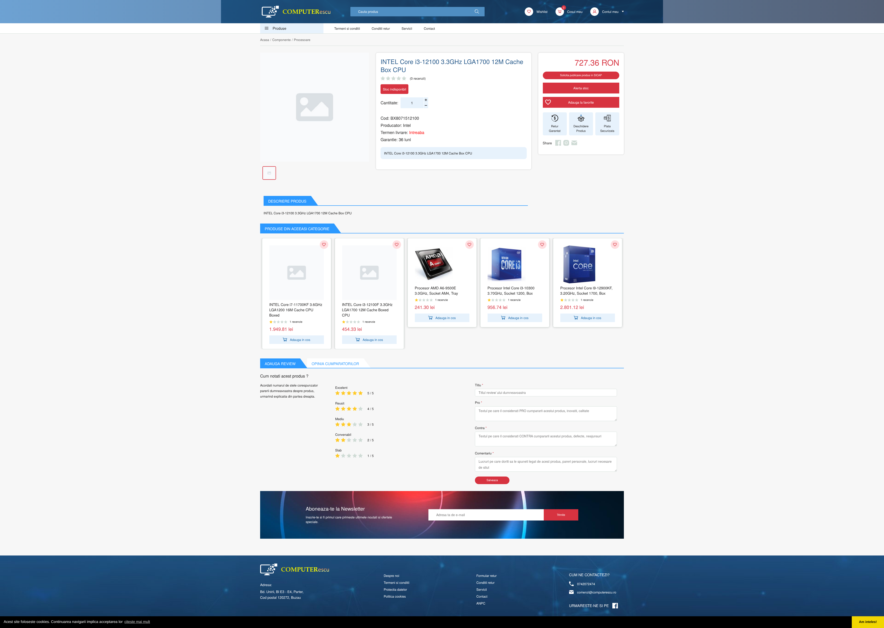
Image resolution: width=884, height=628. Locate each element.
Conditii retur (381, 28)
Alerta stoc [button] (581, 88)
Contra (480, 427)
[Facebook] (558, 144)
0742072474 (586, 583)
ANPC (480, 603)
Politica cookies (395, 596)
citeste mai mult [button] (137, 622)
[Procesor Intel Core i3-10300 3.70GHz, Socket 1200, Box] (515, 264)
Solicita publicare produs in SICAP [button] (581, 75)
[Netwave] (296, 11)
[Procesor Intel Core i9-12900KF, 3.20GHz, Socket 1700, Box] (587, 264)
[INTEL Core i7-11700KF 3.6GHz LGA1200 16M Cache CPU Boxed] (296, 272)
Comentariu (483, 453)
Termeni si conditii (347, 28)
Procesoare (302, 39)
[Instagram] (566, 144)
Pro (477, 402)
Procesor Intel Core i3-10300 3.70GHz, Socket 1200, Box (511, 290)
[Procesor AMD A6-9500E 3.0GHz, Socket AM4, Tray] (442, 264)
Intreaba (416, 132)
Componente (281, 39)
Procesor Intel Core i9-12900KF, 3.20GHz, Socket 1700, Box (586, 290)
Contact (429, 28)
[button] (477, 11)
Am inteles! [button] (868, 622)
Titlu (478, 385)
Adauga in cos (300, 339)
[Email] (574, 144)
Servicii (407, 28)
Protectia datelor (395, 589)
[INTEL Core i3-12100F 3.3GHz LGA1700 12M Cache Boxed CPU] (369, 272)
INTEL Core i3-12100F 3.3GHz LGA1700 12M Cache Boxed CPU (367, 310)
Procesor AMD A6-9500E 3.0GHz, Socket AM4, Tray (436, 290)
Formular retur (486, 575)
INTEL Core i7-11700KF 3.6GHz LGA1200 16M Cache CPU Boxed (295, 310)
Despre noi (391, 575)
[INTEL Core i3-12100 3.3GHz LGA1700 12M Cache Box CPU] (314, 107)
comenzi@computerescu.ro (596, 592)
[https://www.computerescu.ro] (294, 569)
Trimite (561, 515)
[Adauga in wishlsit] (324, 244)
